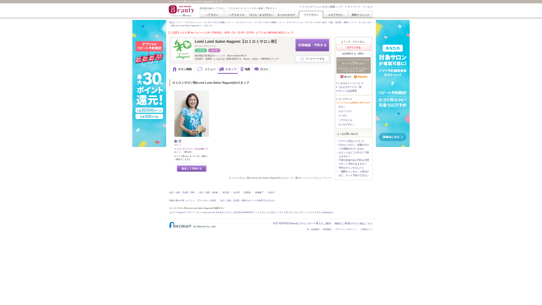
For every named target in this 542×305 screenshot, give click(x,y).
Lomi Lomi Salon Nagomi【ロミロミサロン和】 (237, 41)
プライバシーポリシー (345, 229)
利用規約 (327, 229)
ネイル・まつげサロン (261, 14)
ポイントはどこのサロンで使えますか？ (354, 154)
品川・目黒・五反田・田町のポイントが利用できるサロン (247, 200)
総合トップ (174, 22)
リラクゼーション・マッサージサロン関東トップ (258, 22)
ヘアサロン (212, 14)
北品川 (271, 192)
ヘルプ (369, 6)
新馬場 (247, 192)
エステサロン (335, 14)
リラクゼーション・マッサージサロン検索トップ (207, 22)
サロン (341, 106)
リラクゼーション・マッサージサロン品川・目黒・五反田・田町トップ (320, 22)
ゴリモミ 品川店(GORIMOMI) (239, 212)
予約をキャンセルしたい (351, 167)
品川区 (237, 192)
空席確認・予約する (312, 45)
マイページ (353, 6)
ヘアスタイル (236, 14)
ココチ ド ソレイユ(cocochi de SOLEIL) (204, 212)
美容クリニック (360, 14)
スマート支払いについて (351, 141)
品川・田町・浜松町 (208, 192)
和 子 (178, 141)
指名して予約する (191, 168)
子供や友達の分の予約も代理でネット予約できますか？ (354, 162)
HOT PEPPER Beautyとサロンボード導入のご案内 (302, 223)
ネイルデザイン (346, 124)
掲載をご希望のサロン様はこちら (354, 223)
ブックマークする (315, 58)
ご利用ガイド (366, 229)
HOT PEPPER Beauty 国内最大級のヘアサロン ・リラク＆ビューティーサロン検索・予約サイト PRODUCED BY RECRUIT (182, 10)
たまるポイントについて (351, 83)
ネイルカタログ (286, 14)
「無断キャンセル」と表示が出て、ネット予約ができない (354, 173)
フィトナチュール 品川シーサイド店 (270, 212)
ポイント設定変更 (347, 90)
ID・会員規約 (313, 229)
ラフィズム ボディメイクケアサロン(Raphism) (310, 212)
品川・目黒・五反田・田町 (182, 192)
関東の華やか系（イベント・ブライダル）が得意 (192, 200)
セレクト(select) (177, 212)
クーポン (342, 115)
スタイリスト (345, 111)
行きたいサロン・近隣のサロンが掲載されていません (354, 146)
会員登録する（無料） (353, 53)
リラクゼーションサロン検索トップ (322, 6)
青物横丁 (259, 192)
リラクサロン (311, 14)
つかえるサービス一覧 (349, 87)
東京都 (226, 192)
